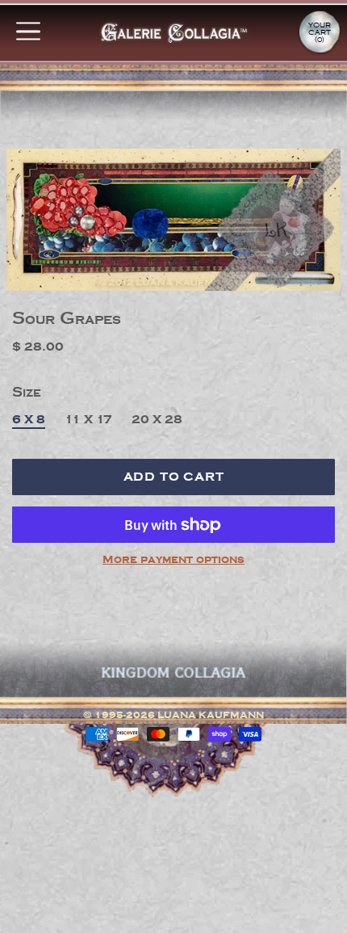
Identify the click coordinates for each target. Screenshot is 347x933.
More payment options (173, 559)
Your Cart (319, 33)
